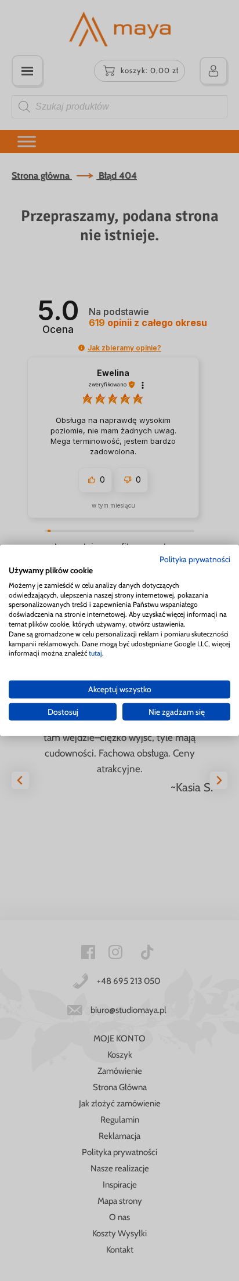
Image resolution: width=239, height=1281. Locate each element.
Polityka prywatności (195, 559)
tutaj (95, 653)
